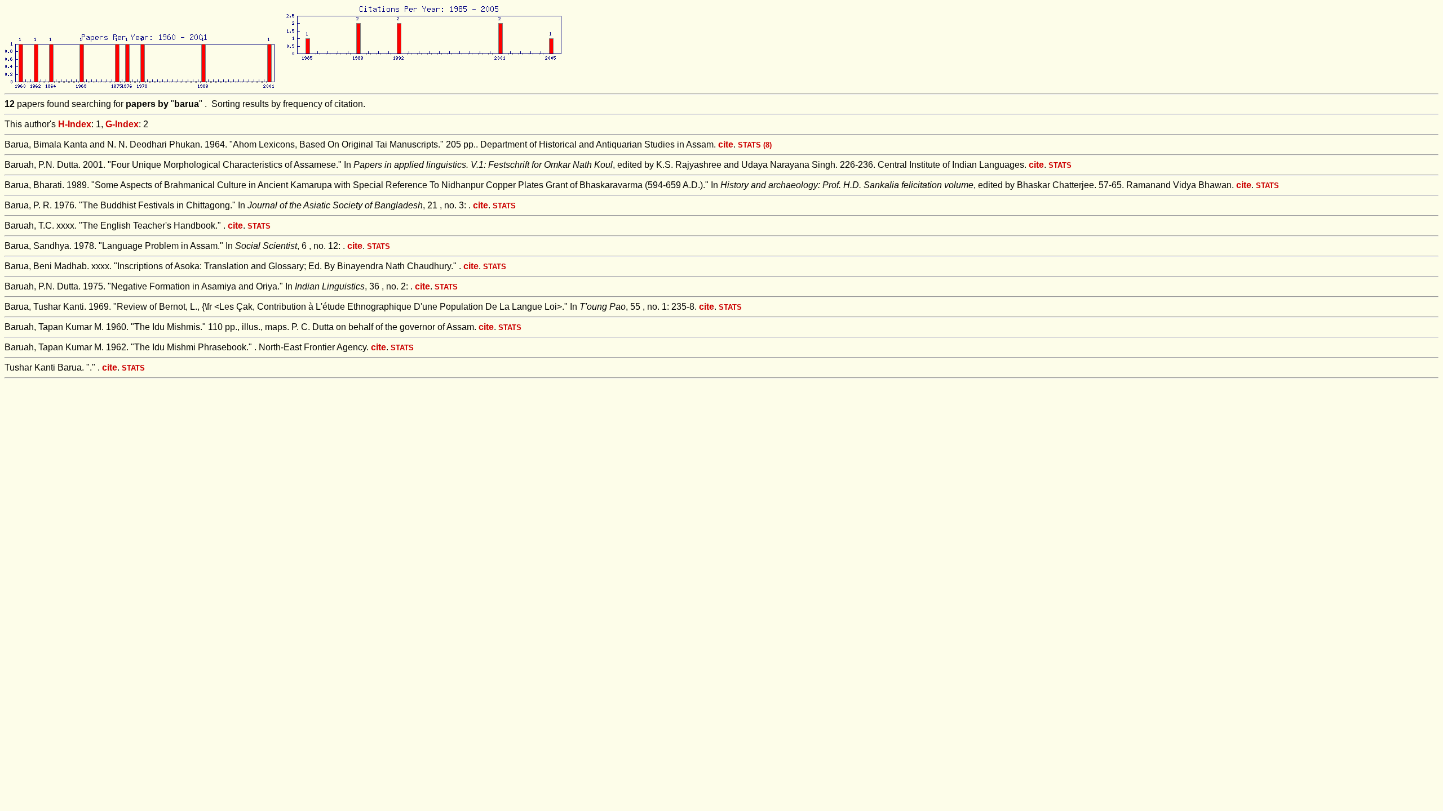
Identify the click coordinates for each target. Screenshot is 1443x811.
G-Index (122, 124)
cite (725, 144)
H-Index (74, 124)
